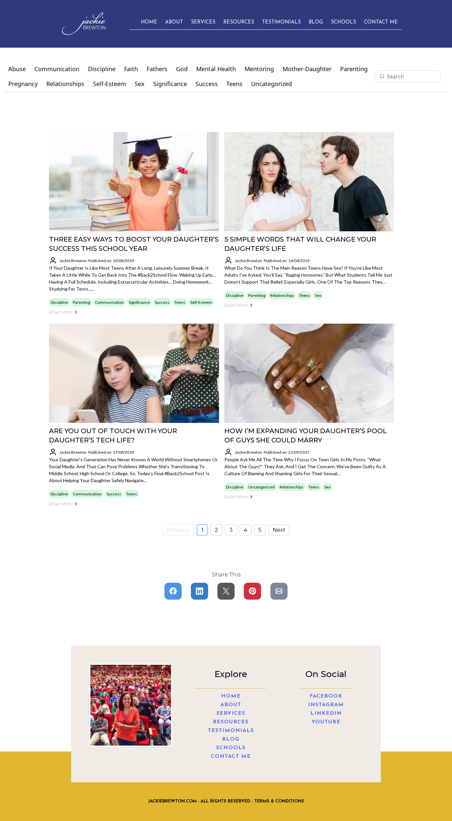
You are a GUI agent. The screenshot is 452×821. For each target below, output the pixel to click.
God (182, 69)
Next (279, 530)
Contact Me (381, 22)
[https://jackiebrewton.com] (83, 24)
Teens (234, 84)
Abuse (17, 69)
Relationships (65, 84)
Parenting (354, 69)
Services (203, 22)
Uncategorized (271, 84)
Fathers (157, 69)
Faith (131, 69)
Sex (140, 84)
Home (149, 22)
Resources (238, 22)
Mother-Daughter (307, 69)
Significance (170, 84)
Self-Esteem (109, 84)
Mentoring (259, 69)
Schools (343, 22)
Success (207, 84)
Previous (178, 530)
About (174, 22)
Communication (56, 69)
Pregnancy (23, 84)
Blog (316, 22)
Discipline (101, 69)
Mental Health (216, 69)
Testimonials (281, 22)
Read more (60, 312)
